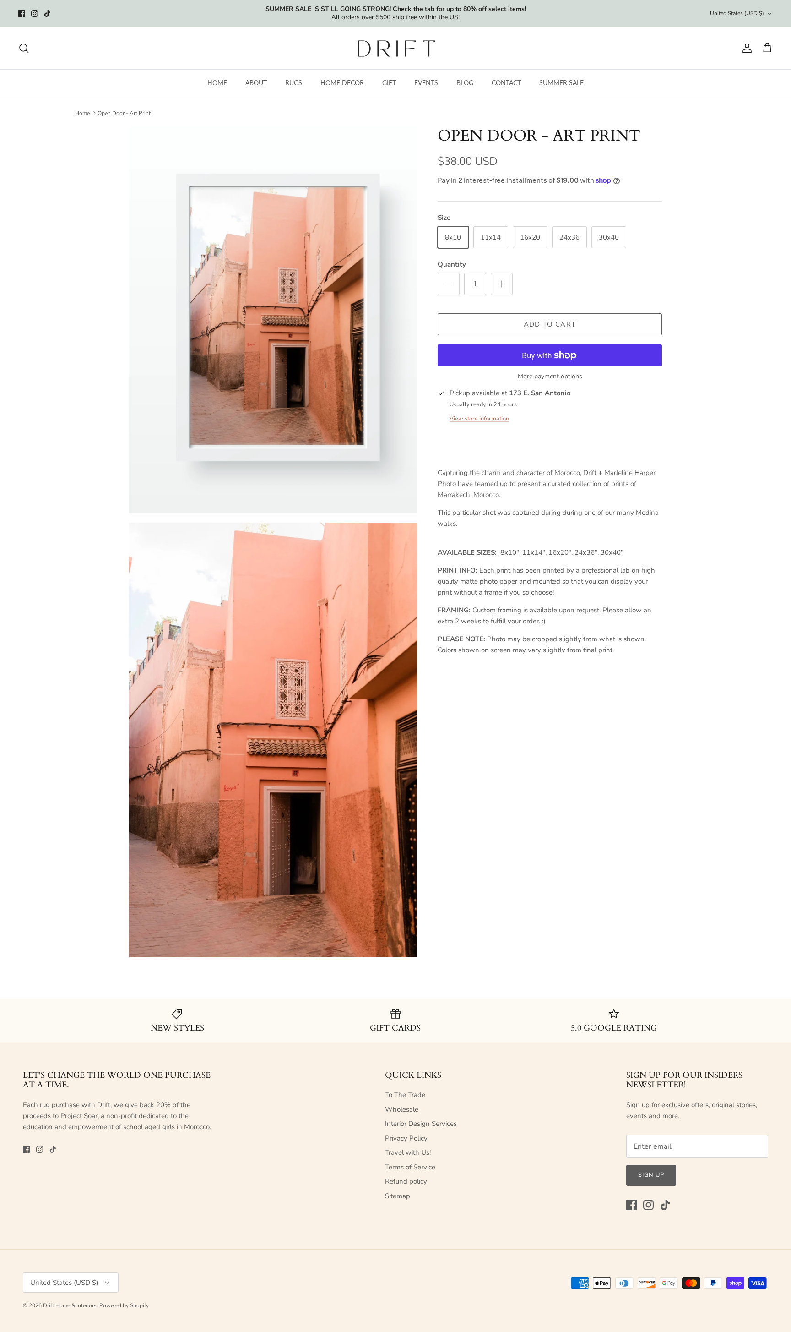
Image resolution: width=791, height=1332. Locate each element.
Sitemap (397, 1196)
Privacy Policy (406, 1138)
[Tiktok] (47, 13)
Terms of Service (410, 1167)
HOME (217, 83)
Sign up (651, 1175)
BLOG (464, 83)
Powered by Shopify (124, 1305)
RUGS (293, 83)
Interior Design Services (421, 1123)
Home (82, 113)
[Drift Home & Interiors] (395, 48)
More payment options (550, 377)
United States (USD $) (737, 13)
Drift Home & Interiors (70, 1305)
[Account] (745, 48)
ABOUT (256, 83)
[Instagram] (34, 13)
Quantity (452, 264)
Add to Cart (550, 324)
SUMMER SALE (561, 83)
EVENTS (426, 83)
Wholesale (401, 1109)
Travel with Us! (408, 1152)
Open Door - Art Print (124, 113)
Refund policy (406, 1181)
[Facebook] (21, 13)
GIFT (389, 83)
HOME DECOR (342, 83)
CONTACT (506, 83)
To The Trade (405, 1094)
